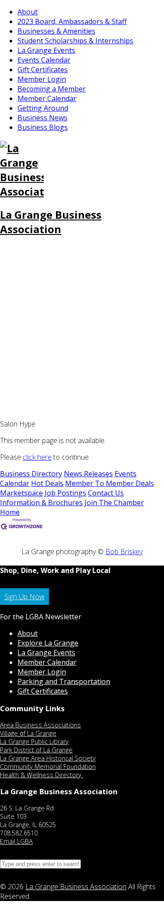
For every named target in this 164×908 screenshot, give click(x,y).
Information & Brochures (41, 502)
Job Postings (65, 493)
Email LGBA (16, 841)
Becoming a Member (51, 89)
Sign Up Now (24, 596)
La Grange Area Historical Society (48, 758)
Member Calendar (47, 98)
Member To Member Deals (109, 483)
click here (37, 457)
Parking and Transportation (63, 681)
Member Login (41, 79)
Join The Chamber (114, 502)
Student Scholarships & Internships (75, 40)
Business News (42, 117)
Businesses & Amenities (56, 31)
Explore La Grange (47, 643)
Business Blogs (42, 127)
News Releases (88, 473)
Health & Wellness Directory (41, 775)
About (27, 12)
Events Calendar (43, 60)
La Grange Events (46, 50)
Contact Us (106, 493)
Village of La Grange (28, 733)
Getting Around (42, 108)
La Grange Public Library (34, 741)
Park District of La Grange (36, 750)
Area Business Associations (40, 725)
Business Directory (31, 473)
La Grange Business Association (50, 221)
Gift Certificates (42, 69)
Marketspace (21, 493)
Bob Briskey (124, 551)
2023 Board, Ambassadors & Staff (72, 21)
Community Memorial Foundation (48, 766)
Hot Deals (47, 483)
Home (10, 512)
